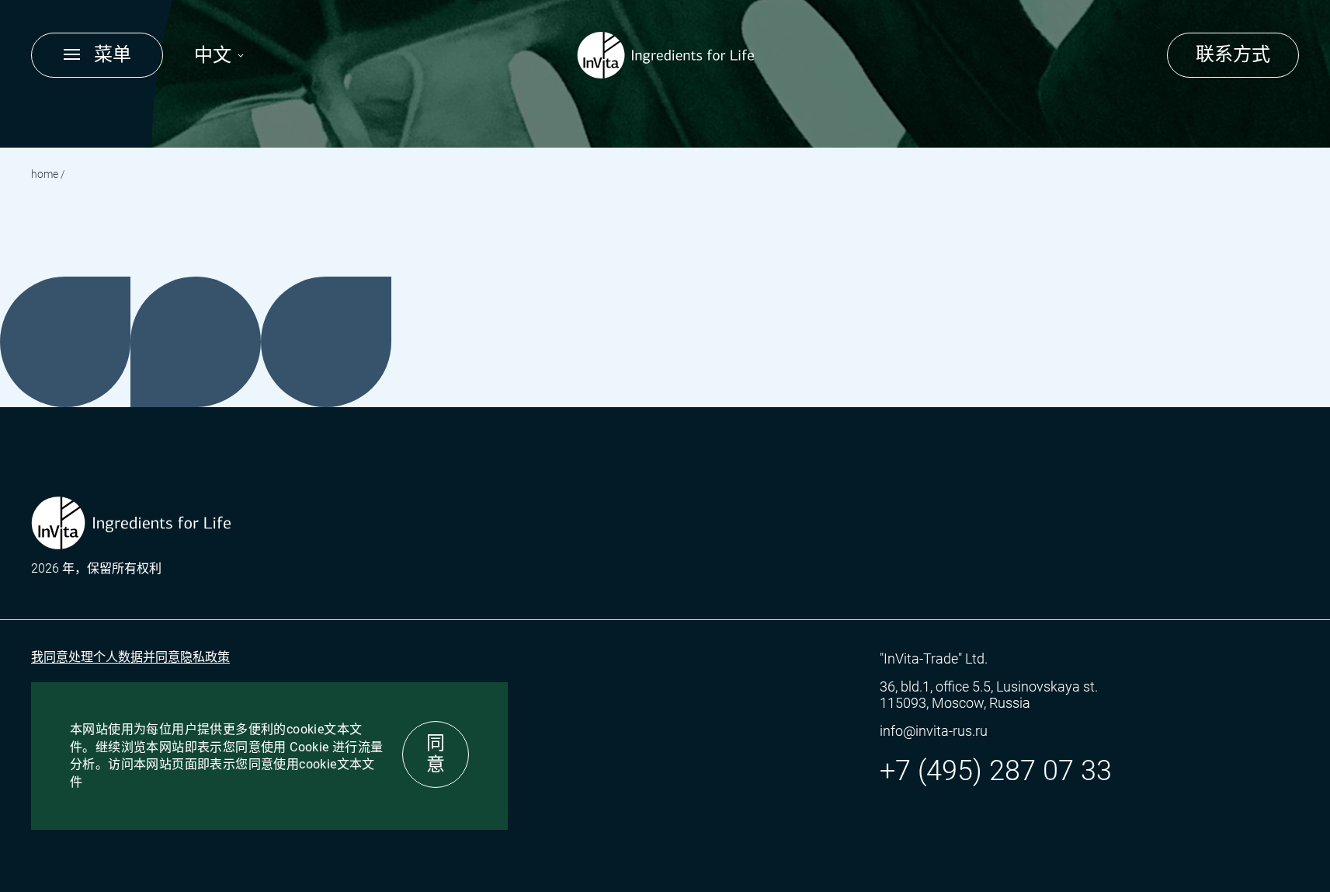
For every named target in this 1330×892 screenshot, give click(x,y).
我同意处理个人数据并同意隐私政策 (130, 657)
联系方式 (1233, 54)
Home (44, 174)
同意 (435, 753)
